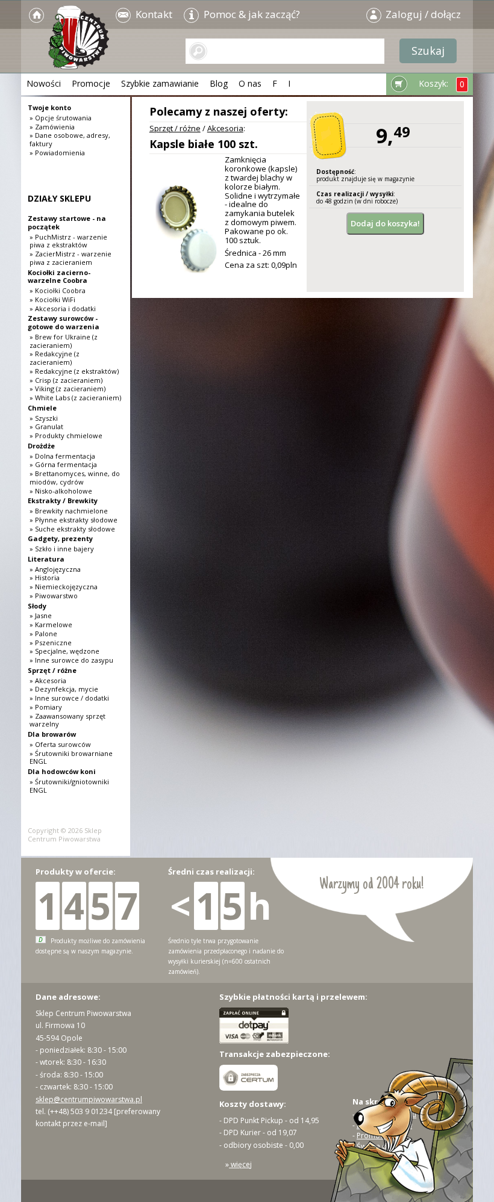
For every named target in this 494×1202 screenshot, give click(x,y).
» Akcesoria (48, 680)
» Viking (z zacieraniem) (67, 388)
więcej (240, 1164)
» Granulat (46, 426)
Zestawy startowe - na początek (67, 222)
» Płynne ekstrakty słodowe (73, 519)
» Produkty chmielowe (66, 435)
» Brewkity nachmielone (69, 510)
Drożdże (41, 445)
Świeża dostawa (384, 1146)
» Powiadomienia (57, 152)
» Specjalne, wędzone (64, 650)
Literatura (46, 558)
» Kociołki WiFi (52, 299)
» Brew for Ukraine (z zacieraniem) (64, 341)
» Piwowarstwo (54, 595)
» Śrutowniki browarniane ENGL (71, 757)
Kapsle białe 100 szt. (203, 144)
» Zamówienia (52, 126)
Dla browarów (52, 734)
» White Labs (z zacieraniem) (75, 397)
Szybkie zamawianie (160, 83)
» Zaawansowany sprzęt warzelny (67, 720)
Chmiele (42, 407)
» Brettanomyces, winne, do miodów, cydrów (75, 477)
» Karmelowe (51, 624)
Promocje (91, 83)
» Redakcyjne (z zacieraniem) (55, 358)
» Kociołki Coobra (58, 290)
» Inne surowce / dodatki (69, 697)
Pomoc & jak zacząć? (250, 14)
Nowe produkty (383, 1156)
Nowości (44, 83)
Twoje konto (49, 107)
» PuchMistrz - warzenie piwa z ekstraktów (68, 241)
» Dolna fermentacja (62, 455)
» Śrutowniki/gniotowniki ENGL (69, 786)
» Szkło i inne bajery (62, 548)
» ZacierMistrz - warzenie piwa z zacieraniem (70, 258)
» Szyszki (44, 418)
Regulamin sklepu (386, 1114)
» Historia (45, 577)
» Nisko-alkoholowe (61, 490)
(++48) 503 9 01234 (80, 1111)
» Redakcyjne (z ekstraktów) (74, 371)
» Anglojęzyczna (55, 569)
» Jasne (41, 615)
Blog (219, 83)
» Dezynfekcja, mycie (64, 688)
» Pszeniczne (51, 642)
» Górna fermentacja (63, 464)
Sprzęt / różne (175, 128)
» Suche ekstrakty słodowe (72, 528)
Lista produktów (384, 1125)
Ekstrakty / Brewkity (63, 500)
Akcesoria (225, 128)
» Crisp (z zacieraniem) (66, 380)
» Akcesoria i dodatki (63, 308)
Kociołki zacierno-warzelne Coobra (59, 276)
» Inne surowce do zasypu (71, 660)
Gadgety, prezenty (60, 538)
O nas (250, 83)
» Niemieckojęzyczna (64, 586)
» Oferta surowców (60, 744)
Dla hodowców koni (62, 771)
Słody (37, 605)
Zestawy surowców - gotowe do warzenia (63, 322)
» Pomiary (46, 706)
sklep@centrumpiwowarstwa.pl (89, 1099)
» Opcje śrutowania (61, 117)
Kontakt (152, 14)
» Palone (43, 633)
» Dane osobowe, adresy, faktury (70, 139)
